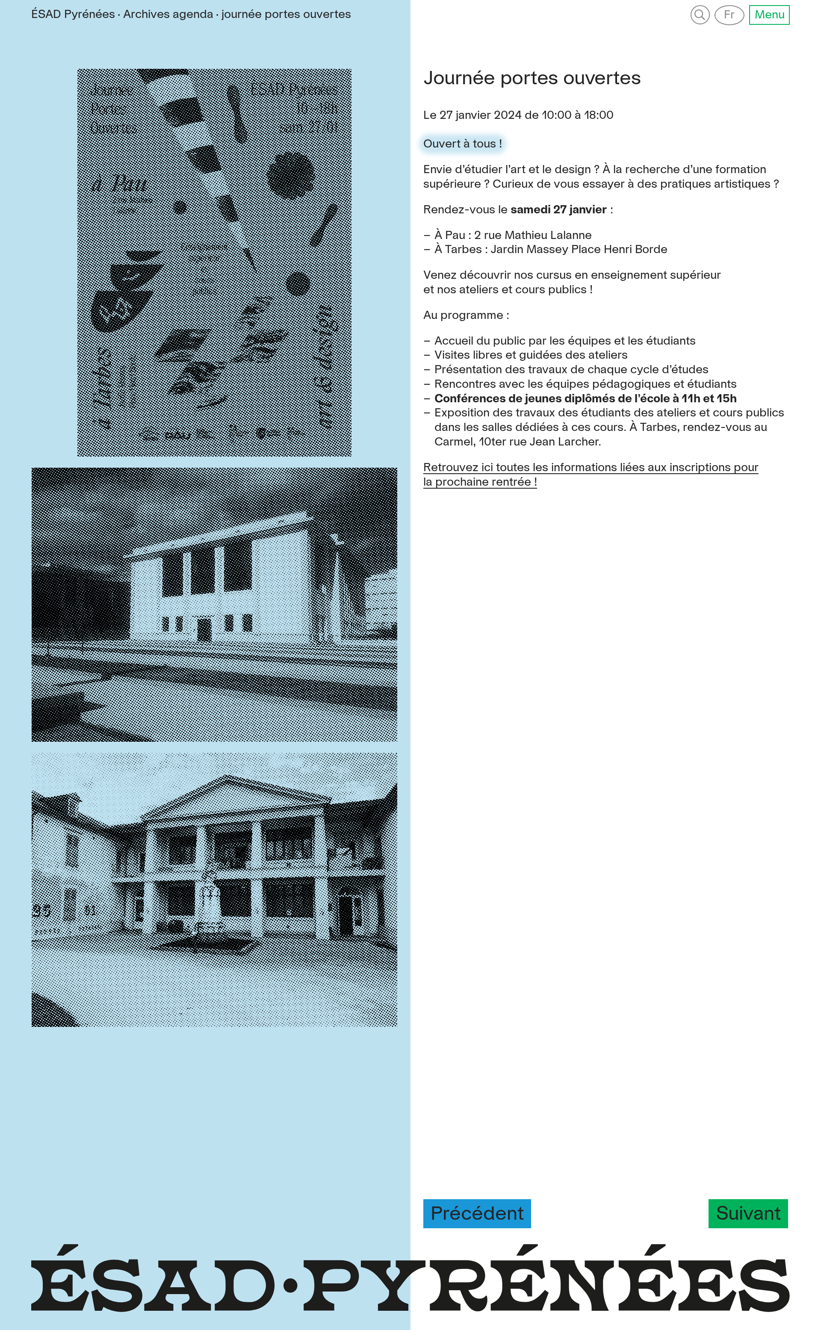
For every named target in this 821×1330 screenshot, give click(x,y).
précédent (477, 1214)
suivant (748, 1214)
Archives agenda (168, 14)
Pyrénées (73, 14)
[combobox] (286, 15)
